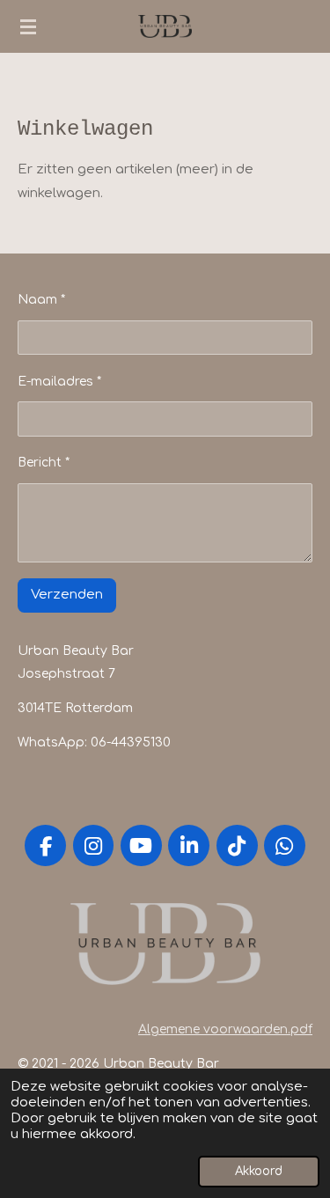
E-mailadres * (59, 381)
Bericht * (44, 462)
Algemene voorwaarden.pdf (225, 1029)
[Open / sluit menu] (28, 26)
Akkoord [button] (258, 1171)
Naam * (41, 299)
